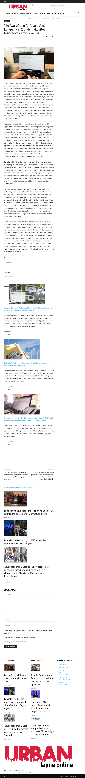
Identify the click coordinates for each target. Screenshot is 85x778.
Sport (54, 13)
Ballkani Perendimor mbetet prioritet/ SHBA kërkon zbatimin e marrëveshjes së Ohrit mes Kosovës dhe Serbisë (42, 476)
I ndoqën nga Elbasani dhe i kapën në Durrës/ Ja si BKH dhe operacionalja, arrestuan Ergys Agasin (29, 513)
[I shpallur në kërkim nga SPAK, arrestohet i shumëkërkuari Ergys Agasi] (29, 528)
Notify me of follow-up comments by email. (20, 637)
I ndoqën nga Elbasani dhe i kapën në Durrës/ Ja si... (15, 678)
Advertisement (64, 776)
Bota (48, 13)
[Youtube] (30, 773)
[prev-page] (5, 581)
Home (6, 18)
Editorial (61, 13)
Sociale (28, 13)
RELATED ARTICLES (11, 488)
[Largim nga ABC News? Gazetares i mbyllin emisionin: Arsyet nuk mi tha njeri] (42, 694)
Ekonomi (15, 13)
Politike (7, 13)
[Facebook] (18, 41)
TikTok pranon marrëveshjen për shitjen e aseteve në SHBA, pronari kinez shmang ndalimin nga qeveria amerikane (16, 476)
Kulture (35, 13)
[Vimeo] (26, 773)
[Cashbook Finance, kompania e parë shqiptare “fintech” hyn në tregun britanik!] (42, 719)
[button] (78, 13)
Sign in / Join (7, 1)
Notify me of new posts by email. (17, 642)
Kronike (22, 13)
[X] (23, 41)
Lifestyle (42, 13)
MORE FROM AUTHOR (25, 488)
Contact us (73, 776)
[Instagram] (19, 773)
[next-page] (8, 581)
